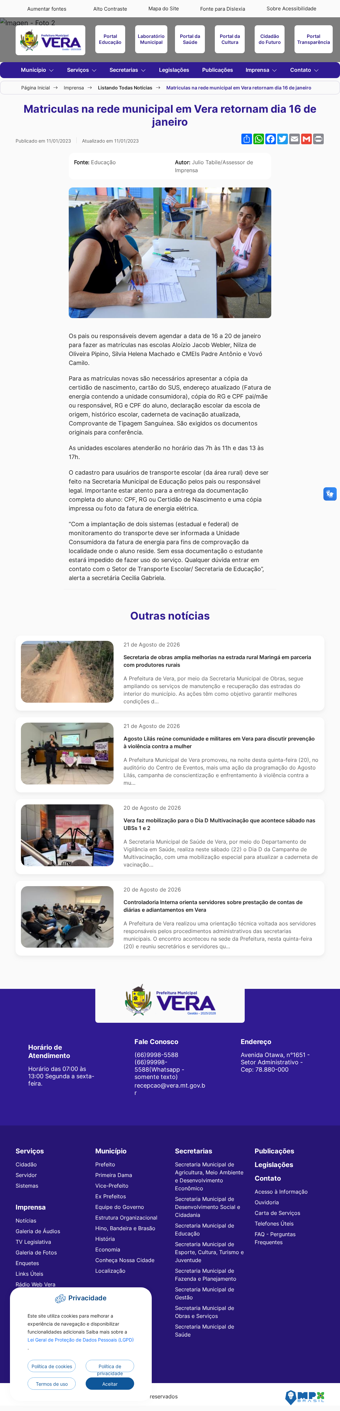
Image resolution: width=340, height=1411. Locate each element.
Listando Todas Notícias (125, 87)
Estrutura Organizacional (126, 1217)
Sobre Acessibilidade (291, 8)
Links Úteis (29, 1273)
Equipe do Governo (119, 1207)
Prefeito (105, 1164)
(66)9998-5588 (156, 1054)
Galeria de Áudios (38, 1231)
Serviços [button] (78, 69)
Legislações (174, 69)
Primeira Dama (113, 1175)
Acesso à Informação (281, 1191)
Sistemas (27, 1185)
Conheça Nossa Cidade (124, 1260)
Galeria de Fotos (36, 1252)
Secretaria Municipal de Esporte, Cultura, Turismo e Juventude (209, 1252)
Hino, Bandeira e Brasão (125, 1228)
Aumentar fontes (46, 9)
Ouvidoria (267, 1202)
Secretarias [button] (124, 69)
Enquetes (27, 1263)
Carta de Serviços (277, 1213)
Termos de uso (52, 1384)
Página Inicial (35, 87)
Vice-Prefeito (111, 1185)
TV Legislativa (33, 1241)
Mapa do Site (163, 8)
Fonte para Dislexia (222, 9)
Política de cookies (52, 1366)
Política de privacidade (110, 1367)
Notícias (26, 1220)
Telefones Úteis (274, 1223)
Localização (110, 1270)
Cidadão (26, 1164)
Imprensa (74, 87)
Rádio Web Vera (35, 1284)
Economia (107, 1249)
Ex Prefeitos (110, 1196)
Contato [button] (301, 69)
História (105, 1238)
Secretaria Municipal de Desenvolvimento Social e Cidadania (207, 1207)
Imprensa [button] (258, 69)
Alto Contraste (110, 9)
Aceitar (110, 1384)
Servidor (26, 1175)
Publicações (217, 69)
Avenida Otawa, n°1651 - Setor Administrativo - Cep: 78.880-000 (275, 1062)
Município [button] (34, 69)
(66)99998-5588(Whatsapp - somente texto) (159, 1069)
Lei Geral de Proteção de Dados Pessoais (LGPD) (81, 1340)
